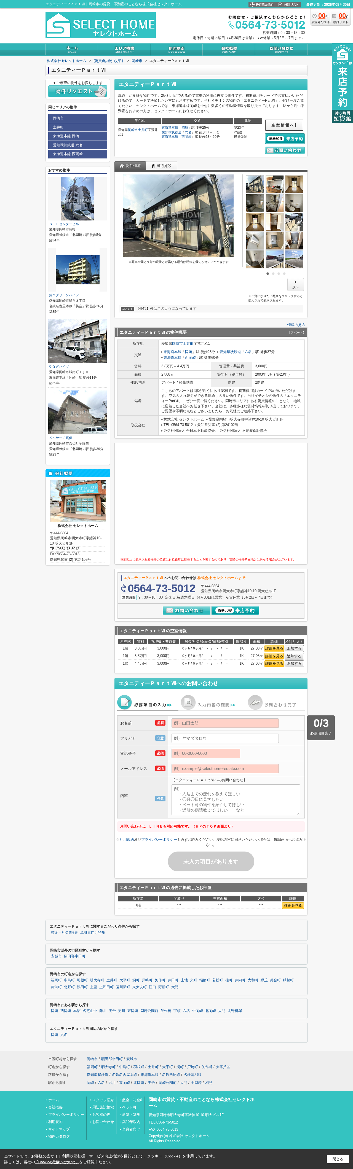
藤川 (102, 1011)
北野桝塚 (235, 1011)
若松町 (217, 980)
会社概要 (55, 1107)
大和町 (253, 980)
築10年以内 (131, 1122)
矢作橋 (166, 1011)
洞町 (136, 980)
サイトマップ (59, 1129)
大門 (174, 987)
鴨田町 (82, 987)
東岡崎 (132, 1011)
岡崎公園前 (149, 1011)
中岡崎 (197, 1011)
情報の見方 (296, 325)
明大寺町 (97, 980)
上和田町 (106, 987)
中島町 (69, 980)
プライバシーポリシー (159, 839)
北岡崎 (210, 1011)
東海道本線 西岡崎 (68, 154)
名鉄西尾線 (171, 1075)
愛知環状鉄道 (171, 132)
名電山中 (90, 1011)
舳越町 (288, 980)
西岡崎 (186, 137)
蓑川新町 (123, 987)
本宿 (77, 1011)
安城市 (56, 956)
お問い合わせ (103, 1122)
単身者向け (131, 1129)
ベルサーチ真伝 (60, 438)
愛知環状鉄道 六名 (68, 145)
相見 (208, 1083)
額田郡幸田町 (74, 956)
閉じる (338, 1159)
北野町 (69, 987)
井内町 (240, 980)
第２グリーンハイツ (64, 295)
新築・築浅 (131, 1115)
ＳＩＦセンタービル (64, 224)
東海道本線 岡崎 (66, 136)
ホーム (53, 1100)
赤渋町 (56, 987)
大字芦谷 (223, 1067)
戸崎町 (147, 980)
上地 (184, 980)
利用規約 (127, 839)
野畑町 (163, 987)
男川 (121, 1011)
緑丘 (264, 980)
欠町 (193, 980)
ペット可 (129, 1107)
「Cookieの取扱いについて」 (57, 1162)
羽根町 (82, 980)
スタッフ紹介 (103, 1100)
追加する (294, 648)
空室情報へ (283, 125)
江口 (152, 987)
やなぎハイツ (59, 366)
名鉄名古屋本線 (124, 1075)
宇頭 (177, 1011)
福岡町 (56, 980)
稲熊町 (204, 980)
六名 (188, 132)
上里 (93, 987)
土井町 (143, 130)
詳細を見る (274, 648)
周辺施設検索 (103, 1107)
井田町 (173, 980)
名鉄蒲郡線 (193, 1075)
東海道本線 (170, 128)
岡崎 (184, 128)
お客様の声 (101, 1115)
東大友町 (139, 987)
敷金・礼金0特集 (64, 932)
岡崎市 (133, 130)
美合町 (275, 980)
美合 (112, 1011)
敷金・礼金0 (132, 1100)
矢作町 (160, 980)
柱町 (228, 980)
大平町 (124, 980)
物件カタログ (59, 1136)
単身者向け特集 (92, 932)
